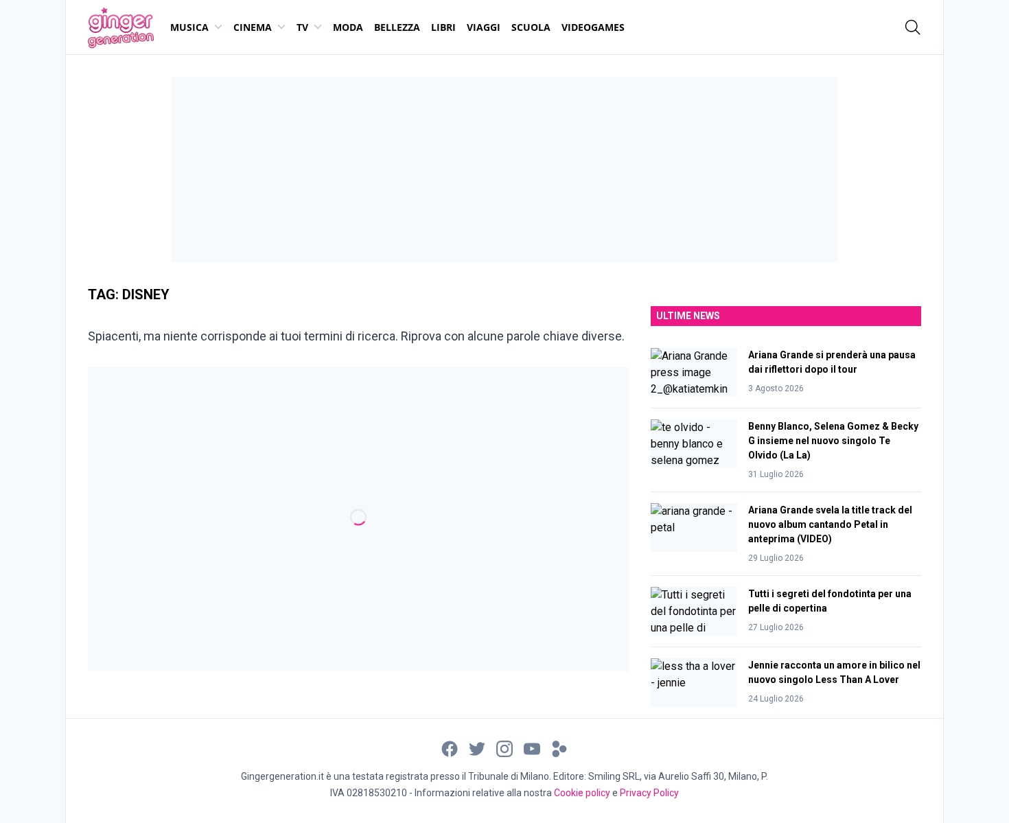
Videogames (593, 27)
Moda (348, 27)
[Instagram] (504, 748)
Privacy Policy (649, 792)
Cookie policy (582, 792)
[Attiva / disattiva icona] (912, 27)
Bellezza (397, 27)
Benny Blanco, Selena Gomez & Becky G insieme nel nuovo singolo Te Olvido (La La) (833, 441)
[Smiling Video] (559, 748)
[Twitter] (477, 748)
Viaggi (483, 27)
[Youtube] (532, 748)
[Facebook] (449, 748)
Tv (302, 27)
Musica (189, 27)
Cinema (252, 27)
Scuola (530, 27)
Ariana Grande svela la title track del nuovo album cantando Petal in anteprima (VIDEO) (830, 524)
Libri (443, 27)
